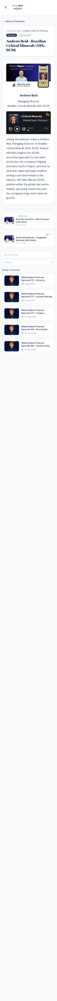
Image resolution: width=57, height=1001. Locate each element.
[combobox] (28, 255)
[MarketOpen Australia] (17, 7)
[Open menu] (5, 7)
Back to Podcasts (13, 21)
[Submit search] (52, 262)
